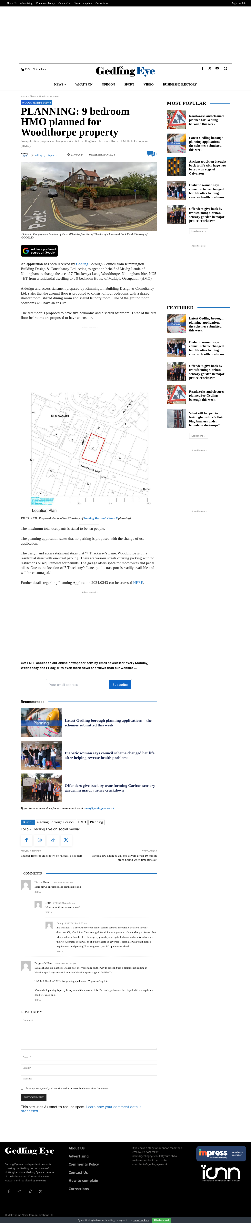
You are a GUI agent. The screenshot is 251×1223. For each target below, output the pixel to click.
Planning (96, 822)
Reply (38, 892)
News (33, 96)
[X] (210, 68)
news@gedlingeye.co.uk (99, 808)
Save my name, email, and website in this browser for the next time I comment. (67, 1088)
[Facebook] (202, 68)
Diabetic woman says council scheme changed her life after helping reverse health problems (206, 191)
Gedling (82, 264)
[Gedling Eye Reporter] (25, 155)
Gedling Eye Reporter (45, 155)
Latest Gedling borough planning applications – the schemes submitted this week (206, 144)
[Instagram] (39, 840)
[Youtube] (217, 68)
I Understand (161, 1220)
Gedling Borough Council (100, 518)
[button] (225, 68)
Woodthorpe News (49, 96)
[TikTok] (53, 840)
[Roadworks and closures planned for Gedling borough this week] (176, 119)
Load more (197, 231)
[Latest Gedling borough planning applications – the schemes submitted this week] (41, 722)
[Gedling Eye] (125, 71)
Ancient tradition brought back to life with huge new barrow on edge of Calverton (207, 167)
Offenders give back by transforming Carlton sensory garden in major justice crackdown (207, 215)
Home (24, 96)
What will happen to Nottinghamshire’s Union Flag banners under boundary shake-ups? (207, 419)
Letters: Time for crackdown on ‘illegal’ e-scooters (51, 855)
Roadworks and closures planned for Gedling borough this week (206, 120)
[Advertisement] (125, 33)
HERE (138, 583)
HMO (82, 822)
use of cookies (141, 1220)
